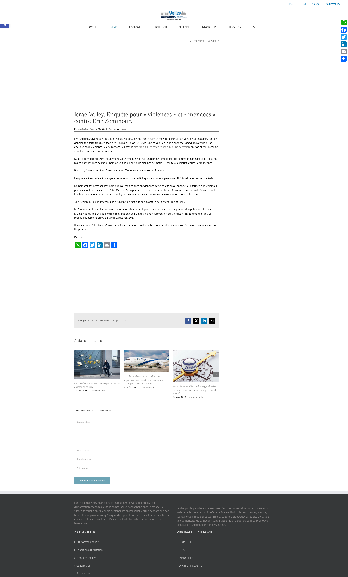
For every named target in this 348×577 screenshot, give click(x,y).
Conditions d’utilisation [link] (89, 550)
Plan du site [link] (83, 573)
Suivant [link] (212, 40)
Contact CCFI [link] (83, 565)
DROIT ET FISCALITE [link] (190, 565)
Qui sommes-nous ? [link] (87, 542)
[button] (77, 374)
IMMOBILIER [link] (186, 557)
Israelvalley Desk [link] (86, 128)
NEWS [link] (123, 128)
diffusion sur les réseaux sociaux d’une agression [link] (162, 147)
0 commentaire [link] (98, 387)
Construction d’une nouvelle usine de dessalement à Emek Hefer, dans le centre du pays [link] (194, 386)
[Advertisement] (146, 85)
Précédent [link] (198, 40)
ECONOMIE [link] (185, 542)
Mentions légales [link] (86, 557)
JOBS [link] (182, 550)
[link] (293, 4)
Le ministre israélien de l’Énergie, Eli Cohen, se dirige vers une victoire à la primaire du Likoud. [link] (146, 390)
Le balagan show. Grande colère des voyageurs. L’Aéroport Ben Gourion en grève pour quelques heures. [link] (94, 380)
